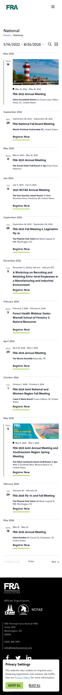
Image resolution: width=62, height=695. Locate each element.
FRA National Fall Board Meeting (33, 124)
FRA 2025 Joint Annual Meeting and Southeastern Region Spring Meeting (35, 452)
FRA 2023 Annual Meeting (29, 160)
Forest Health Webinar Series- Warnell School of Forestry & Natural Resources (32, 317)
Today (31, 561)
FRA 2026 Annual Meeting (29, 532)
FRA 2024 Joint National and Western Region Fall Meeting (31, 391)
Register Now (21, 137)
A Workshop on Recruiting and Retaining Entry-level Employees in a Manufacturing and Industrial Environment (35, 278)
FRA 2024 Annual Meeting (29, 353)
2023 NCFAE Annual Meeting (31, 190)
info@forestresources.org (18, 647)
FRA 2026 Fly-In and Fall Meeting (34, 495)
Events (7, 35)
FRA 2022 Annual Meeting (29, 94)
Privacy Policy (22, 677)
